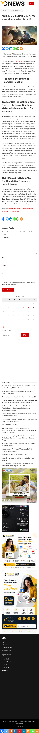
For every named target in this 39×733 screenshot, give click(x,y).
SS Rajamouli (18, 61)
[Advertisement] (19, 360)
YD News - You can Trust (13, 721)
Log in (3, 642)
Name (4, 257)
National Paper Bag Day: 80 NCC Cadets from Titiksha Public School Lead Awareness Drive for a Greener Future (19, 438)
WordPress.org (6, 650)
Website (4, 274)
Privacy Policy (6, 659)
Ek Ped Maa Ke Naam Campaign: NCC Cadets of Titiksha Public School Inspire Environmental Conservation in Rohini (17, 408)
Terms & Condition (7, 662)
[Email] (17, 48)
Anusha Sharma (6, 23)
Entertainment (15, 10)
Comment (5, 237)
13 (18, 312)
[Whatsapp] (14, 48)
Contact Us (5, 667)
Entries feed (5, 645)
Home (4, 10)
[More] (21, 48)
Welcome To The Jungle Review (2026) (14, 454)
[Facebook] (3, 48)
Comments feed (7, 647)
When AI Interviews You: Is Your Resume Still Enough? (19, 397)
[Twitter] (7, 48)
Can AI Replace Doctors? (10, 425)
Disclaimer (5, 670)
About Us (4, 665)
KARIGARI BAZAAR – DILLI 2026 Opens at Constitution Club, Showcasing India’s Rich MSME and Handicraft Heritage (19, 430)
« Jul (3, 327)
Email (4, 265)
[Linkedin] (10, 48)
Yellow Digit (19, 723)
